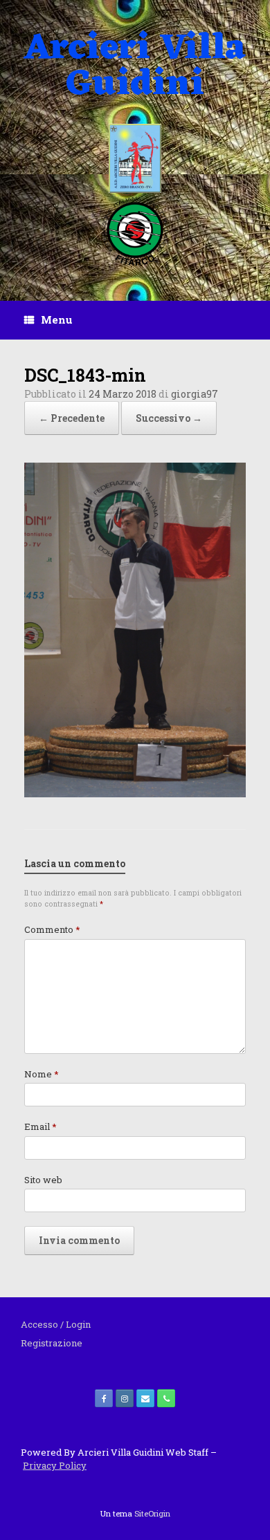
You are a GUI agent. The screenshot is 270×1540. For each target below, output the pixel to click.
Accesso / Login (56, 1324)
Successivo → (169, 418)
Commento (52, 929)
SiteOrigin (152, 1513)
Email (40, 1126)
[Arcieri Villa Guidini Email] (145, 1398)
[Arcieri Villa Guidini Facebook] (104, 1398)
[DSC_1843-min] (135, 793)
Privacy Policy (55, 1465)
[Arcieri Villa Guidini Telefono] (166, 1398)
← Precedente (72, 418)
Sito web (43, 1179)
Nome (41, 1074)
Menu (57, 319)
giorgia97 (194, 393)
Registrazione (51, 1343)
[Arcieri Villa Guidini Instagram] (125, 1398)
